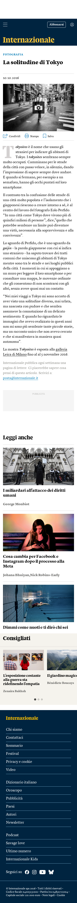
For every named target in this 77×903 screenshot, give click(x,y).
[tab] (35, 699)
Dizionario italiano (21, 782)
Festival (12, 754)
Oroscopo (14, 790)
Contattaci (14, 738)
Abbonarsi (56, 24)
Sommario (14, 746)
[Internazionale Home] (23, 718)
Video (11, 770)
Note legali (48, 895)
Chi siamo (14, 730)
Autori (11, 815)
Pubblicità (14, 798)
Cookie (61, 895)
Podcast (12, 835)
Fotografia (13, 54)
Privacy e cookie (19, 762)
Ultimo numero (18, 851)
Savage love (15, 843)
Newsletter (15, 823)
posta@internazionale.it (20, 378)
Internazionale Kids (22, 859)
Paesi (10, 807)
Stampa (34, 136)
